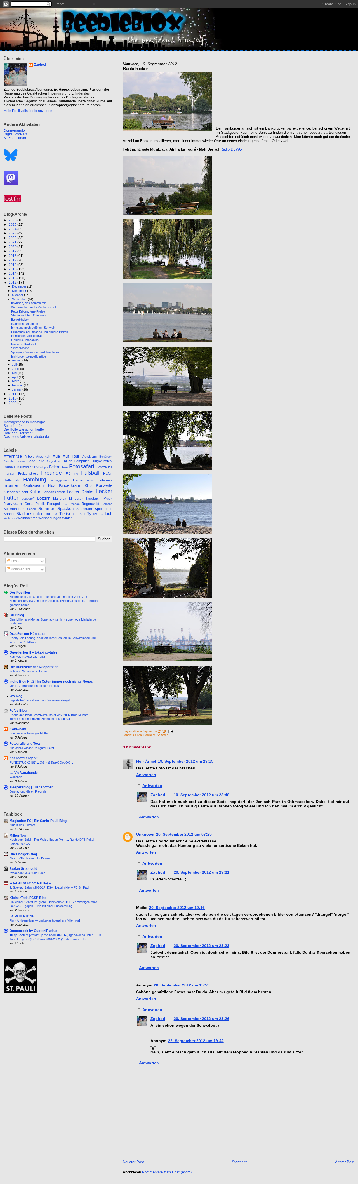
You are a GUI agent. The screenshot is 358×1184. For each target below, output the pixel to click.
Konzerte (104, 485)
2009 (13, 403)
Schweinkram (14, 509)
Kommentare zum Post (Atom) (167, 1172)
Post (65, 504)
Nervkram (13, 503)
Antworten (146, 774)
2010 (13, 398)
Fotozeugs (104, 467)
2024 (13, 229)
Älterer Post (344, 1162)
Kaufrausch (33, 485)
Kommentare (20, 569)
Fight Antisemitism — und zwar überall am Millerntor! (45, 920)
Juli (14, 364)
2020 (13, 246)
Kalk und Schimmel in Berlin (28, 671)
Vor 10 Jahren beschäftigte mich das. (35, 685)
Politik (40, 504)
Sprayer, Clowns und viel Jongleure (35, 352)
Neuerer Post (133, 1162)
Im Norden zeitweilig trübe (28, 356)
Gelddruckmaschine (25, 340)
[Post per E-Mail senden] (170, 731)
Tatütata (51, 514)
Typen (92, 513)
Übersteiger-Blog (23, 854)
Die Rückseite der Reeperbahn (34, 667)
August (17, 360)
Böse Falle (35, 461)
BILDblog (17, 615)
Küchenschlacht (16, 492)
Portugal (53, 504)
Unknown (145, 834)
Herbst (78, 480)
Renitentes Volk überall (26, 335)
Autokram (89, 457)
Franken (9, 473)
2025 (13, 224)
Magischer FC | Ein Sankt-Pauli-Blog (38, 821)
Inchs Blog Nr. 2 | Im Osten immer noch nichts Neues (51, 681)
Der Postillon (20, 592)
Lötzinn (43, 498)
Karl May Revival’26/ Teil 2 (27, 656)
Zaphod (157, 795)
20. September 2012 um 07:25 (184, 834)
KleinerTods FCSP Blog (28, 897)
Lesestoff (28, 498)
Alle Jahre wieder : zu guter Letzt (32, 748)
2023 (13, 233)
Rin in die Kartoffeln (24, 344)
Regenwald (90, 504)
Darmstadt (24, 467)
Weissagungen (49, 518)
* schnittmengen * (24, 758)
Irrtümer (11, 485)
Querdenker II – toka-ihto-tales (34, 652)
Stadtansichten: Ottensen (28, 315)
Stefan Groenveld (23, 868)
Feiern (54, 467)
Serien (31, 509)
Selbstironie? (20, 348)
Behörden (105, 456)
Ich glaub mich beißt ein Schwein (33, 327)
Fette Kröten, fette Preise (28, 311)
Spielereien (103, 509)
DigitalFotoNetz (15, 134)
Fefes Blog (18, 710)
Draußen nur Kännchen (28, 633)
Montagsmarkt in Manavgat (24, 422)
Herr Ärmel (146, 761)
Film (65, 467)
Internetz (105, 480)
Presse (75, 504)
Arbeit (29, 457)
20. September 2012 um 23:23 (201, 945)
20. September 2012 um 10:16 (177, 907)
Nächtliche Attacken (24, 323)
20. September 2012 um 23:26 (201, 1018)
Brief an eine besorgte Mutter (29, 733)
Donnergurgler (15, 130)
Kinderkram (69, 485)
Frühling (72, 474)
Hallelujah (11, 480)
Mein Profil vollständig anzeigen (28, 111)
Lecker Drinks (80, 492)
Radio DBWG (231, 149)
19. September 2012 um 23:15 (185, 761)
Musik (107, 499)
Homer (91, 480)
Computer (81, 461)
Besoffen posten (15, 461)
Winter (67, 518)
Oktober (18, 295)
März (16, 381)
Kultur (35, 492)
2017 (13, 260)
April (15, 377)
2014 (13, 273)
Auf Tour (71, 456)
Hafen (107, 474)
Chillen (137, 734)
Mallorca (59, 499)
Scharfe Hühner (16, 425)
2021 (13, 242)
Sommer (162, 734)
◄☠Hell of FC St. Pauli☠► (30, 883)
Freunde (51, 473)
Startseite (240, 1162)
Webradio (10, 518)
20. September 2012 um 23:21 (201, 872)
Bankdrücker (20, 319)
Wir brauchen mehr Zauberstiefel (33, 307)
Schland (107, 504)
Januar (17, 389)
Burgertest (53, 461)
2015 (13, 269)
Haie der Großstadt (18, 433)
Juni (15, 368)
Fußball (90, 473)
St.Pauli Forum (15, 138)
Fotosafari (81, 466)
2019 (13, 251)
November (19, 290)
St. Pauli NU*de (22, 916)
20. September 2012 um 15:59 (181, 985)
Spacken (65, 508)
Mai (15, 373)
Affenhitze (13, 456)
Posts (14, 561)
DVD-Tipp (41, 467)
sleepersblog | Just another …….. (36, 787)
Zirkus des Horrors (23, 825)
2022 (13, 237)
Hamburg (149, 734)
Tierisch (66, 513)
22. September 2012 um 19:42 (196, 1041)
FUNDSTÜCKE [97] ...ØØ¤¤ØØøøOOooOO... (41, 762)
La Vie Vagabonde (24, 772)
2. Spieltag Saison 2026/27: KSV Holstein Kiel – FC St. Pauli (50, 887)
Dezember (19, 286)
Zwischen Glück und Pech (27, 873)
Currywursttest (101, 461)
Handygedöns (60, 480)
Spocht (9, 514)
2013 (13, 278)
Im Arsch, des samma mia (28, 303)
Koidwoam (18, 729)
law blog (16, 696)
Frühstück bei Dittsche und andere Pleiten (39, 331)
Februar (18, 385)
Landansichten (54, 492)
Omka (29, 504)
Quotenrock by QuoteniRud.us (33, 930)
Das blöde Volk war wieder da (26, 436)
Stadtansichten (29, 513)
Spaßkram (84, 509)
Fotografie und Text (25, 743)
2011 (13, 394)
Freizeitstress (28, 474)
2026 (13, 220)
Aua (56, 456)
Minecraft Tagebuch (85, 499)
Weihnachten (27, 518)
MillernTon (18, 835)
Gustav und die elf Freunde (28, 791)
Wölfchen (16, 777)
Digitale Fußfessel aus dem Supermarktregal (40, 700)
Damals (9, 467)
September (20, 299)
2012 (13, 282)
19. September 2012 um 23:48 (201, 795)
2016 (13, 264)
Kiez (51, 486)
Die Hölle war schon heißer (24, 429)
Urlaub (106, 513)
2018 (13, 255)
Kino (88, 486)
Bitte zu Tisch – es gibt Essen (30, 858)
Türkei (80, 514)
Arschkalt (43, 457)
